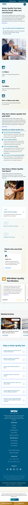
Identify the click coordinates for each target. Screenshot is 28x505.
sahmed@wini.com (15, 461)
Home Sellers (14, 445)
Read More (4, 23)
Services (14, 425)
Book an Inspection (7, 503)
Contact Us (14, 456)
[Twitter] (17, 469)
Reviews (14, 427)
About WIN (14, 432)
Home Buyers (14, 440)
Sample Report (14, 430)
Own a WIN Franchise (14, 450)
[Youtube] (20, 469)
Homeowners (14, 443)
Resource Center (22, 1)
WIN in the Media (14, 452)
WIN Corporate (12, 1)
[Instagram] (14, 469)
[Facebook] (11, 469)
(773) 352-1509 (15, 459)
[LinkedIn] (7, 469)
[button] (14, 351)
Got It (14, 499)
